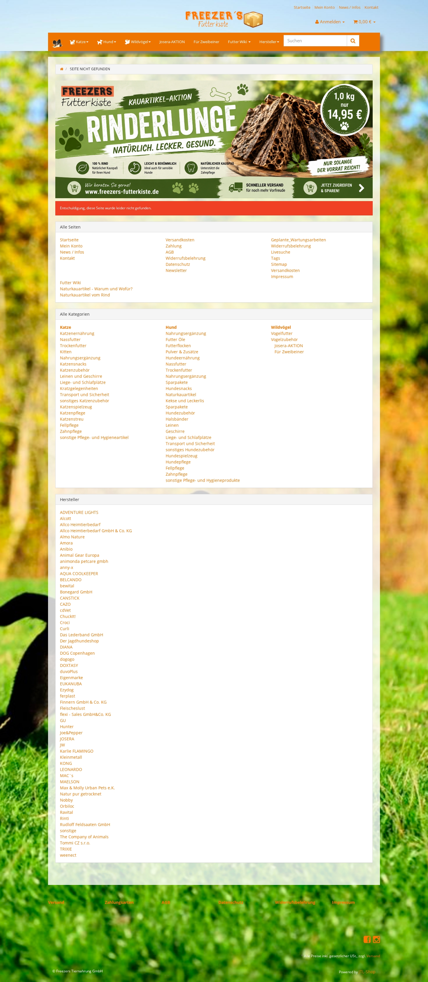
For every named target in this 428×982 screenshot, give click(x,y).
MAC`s (66, 775)
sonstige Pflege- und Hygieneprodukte (203, 480)
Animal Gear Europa (79, 555)
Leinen (172, 425)
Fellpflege (69, 425)
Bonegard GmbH (76, 592)
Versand (56, 902)
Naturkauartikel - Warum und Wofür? (96, 288)
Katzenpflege (72, 412)
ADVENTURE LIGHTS (79, 512)
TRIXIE (66, 849)
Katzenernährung (77, 333)
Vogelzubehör (284, 339)
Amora (66, 543)
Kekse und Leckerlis (185, 400)
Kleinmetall (71, 757)
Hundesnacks (179, 388)
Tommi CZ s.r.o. (75, 843)
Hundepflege (178, 461)
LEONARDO (71, 769)
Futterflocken (178, 345)
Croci (65, 622)
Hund (108, 41)
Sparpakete (177, 382)
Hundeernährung (183, 357)
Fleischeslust (72, 708)
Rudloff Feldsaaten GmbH (85, 824)
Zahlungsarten (119, 902)
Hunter (67, 726)
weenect (68, 855)
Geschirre (175, 431)
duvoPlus (69, 671)
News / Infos (349, 7)
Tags (275, 258)
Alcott (65, 518)
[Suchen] (353, 40)
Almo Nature (72, 537)
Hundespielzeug (181, 455)
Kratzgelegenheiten (79, 388)
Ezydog (67, 690)
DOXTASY (69, 665)
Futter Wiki (238, 41)
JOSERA (67, 739)
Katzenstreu (72, 418)
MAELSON (69, 781)
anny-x (66, 567)
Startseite (302, 7)
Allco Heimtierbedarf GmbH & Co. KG (96, 530)
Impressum (282, 276)
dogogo (67, 659)
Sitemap (279, 264)
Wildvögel (139, 41)
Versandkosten (180, 240)
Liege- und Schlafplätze (83, 382)
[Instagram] (376, 938)
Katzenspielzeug (76, 406)
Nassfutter (70, 339)
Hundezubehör (180, 412)
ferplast (67, 696)
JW (62, 745)
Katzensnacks (73, 363)
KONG (66, 763)
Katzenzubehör (75, 370)
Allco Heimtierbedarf (80, 524)
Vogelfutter (282, 333)
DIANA (66, 647)
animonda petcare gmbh (84, 561)
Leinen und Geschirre (81, 376)
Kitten (66, 351)
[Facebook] (367, 938)
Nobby (66, 800)
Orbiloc (67, 806)
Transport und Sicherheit (84, 394)
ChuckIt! (68, 616)
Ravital (66, 812)
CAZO (65, 604)
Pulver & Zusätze (182, 351)
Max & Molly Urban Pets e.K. (87, 787)
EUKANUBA (71, 683)
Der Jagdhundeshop (79, 641)
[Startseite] (61, 68)
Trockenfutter (73, 345)
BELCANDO (71, 579)
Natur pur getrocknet (80, 794)
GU (63, 720)
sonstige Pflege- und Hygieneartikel (94, 437)
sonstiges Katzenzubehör (84, 400)
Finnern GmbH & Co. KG (83, 702)
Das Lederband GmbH (81, 634)
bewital (67, 586)
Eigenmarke (71, 677)
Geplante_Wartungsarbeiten (298, 240)
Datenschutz (178, 264)
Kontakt (372, 7)
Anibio (66, 549)
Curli (64, 628)
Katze (81, 41)
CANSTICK (69, 598)
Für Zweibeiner (206, 41)
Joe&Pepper (71, 732)
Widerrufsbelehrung (186, 258)
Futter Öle (175, 339)
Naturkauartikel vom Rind (85, 295)
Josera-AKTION (172, 41)
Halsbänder (177, 418)
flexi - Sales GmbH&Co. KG (85, 714)
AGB (170, 252)
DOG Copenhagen (77, 653)
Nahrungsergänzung (80, 357)
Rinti (64, 818)
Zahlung (174, 246)
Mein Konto (324, 7)
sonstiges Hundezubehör (190, 449)
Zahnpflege (71, 431)
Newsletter (176, 270)
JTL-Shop (367, 971)
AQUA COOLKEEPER (79, 573)
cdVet (65, 610)
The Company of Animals (84, 836)
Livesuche (280, 252)
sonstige (68, 830)
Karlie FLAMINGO (76, 751)
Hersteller (267, 41)
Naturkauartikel (181, 394)
